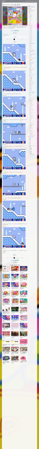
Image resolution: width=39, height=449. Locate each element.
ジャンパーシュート (31, 124)
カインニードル (31, 38)
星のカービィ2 (33, 6)
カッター (30, 20)
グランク (30, 111)
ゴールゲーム (30, 49)
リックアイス (31, 30)
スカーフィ (30, 107)
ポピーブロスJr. (31, 103)
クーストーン (31, 35)
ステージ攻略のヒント (31, 81)
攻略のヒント (31, 55)
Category (26, 1)
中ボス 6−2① (31, 77)
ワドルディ (30, 100)
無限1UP (30, 152)
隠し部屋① (31, 148)
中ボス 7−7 (30, 90)
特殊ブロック (30, 42)
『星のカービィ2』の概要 (30, 9)
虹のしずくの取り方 (31, 51)
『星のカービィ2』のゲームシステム (6, 35)
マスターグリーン (31, 125)
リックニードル (31, 27)
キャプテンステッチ (31, 128)
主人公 (29, 93)
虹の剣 (30, 23)
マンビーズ (30, 122)
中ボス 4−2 (30, 65)
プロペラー (30, 118)
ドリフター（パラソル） (32, 104)
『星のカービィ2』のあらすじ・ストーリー (31, 10)
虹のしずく (30, 143)
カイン (30, 97)
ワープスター (31, 48)
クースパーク (31, 34)
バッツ (30, 121)
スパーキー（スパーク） (32, 115)
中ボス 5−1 (30, 71)
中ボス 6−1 (30, 76)
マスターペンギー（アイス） (32, 117)
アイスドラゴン (31, 132)
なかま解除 (30, 139)
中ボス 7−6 (30, 89)
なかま (29, 24)
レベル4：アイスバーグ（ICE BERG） (32, 62)
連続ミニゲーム (31, 16)
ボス (29, 129)
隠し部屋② (31, 149)
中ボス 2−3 (30, 56)
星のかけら (30, 45)
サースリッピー (31, 114)
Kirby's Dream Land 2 (30, 6)
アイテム (29, 44)
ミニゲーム (30, 14)
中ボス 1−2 (30, 52)
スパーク (30, 21)
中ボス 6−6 (30, 80)
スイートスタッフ (31, 131)
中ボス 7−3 (30, 87)
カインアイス (31, 41)
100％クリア (30, 13)
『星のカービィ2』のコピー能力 (30, 136)
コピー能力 (30, 17)
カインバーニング (31, 37)
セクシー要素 (31, 151)
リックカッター (31, 28)
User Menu (30, 1)
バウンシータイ (31, 101)
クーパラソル (31, 31)
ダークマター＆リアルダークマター (32, 135)
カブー (30, 110)
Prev (7, 39)
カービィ (30, 94)
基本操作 (4, 36)
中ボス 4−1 (30, 64)
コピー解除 (30, 138)
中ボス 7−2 (30, 86)
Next (22, 39)
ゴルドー (30, 108)
